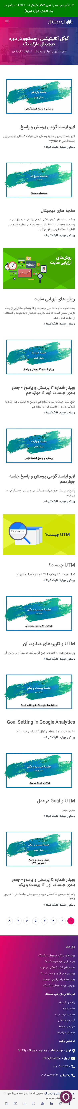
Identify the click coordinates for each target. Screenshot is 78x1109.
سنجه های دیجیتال (58, 210)
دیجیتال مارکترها (66, 1033)
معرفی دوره (69, 1009)
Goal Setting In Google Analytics (41, 722)
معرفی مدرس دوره (65, 1015)
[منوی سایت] (7, 22)
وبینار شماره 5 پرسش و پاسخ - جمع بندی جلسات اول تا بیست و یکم (43, 882)
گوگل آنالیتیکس (20, 51)
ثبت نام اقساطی (66, 1021)
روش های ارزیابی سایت (54, 299)
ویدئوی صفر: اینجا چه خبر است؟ (58, 973)
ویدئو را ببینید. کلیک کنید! (60, 147)
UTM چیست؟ (62, 565)
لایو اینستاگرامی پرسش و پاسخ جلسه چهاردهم (42, 479)
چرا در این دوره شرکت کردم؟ (60, 961)
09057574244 (50, 1075)
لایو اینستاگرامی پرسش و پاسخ (47, 127)
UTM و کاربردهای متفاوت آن (49, 644)
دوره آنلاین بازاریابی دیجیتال (50, 51)
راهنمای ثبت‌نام (67, 1003)
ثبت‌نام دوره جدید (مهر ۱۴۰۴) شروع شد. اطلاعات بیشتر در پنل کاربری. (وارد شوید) (39, 8)
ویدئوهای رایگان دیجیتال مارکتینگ (56, 955)
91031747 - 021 (61, 1066)
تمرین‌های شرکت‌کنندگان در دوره (57, 967)
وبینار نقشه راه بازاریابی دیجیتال (58, 979)
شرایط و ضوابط (67, 1027)
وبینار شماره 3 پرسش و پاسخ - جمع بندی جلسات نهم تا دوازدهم (43, 390)
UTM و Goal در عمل (56, 801)
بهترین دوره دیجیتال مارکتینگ (59, 985)
